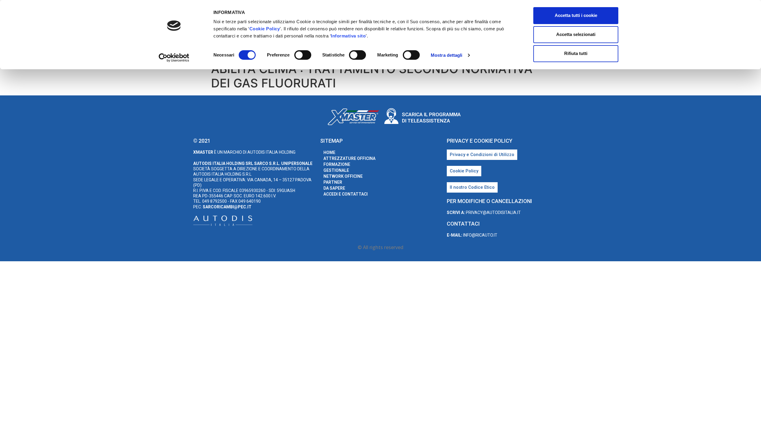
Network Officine (343, 176)
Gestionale (336, 170)
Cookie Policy (264, 28)
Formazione (336, 164)
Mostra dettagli (447, 55)
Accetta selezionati (575, 34)
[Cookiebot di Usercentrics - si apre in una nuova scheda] (174, 57)
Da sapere (334, 188)
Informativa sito (348, 35)
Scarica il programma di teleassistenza (431, 117)
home (329, 152)
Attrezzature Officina (349, 158)
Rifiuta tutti (575, 53)
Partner (332, 182)
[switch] (302, 55)
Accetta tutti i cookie (576, 15)
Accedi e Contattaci (345, 194)
